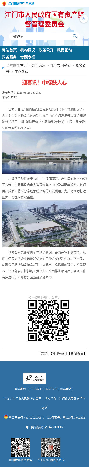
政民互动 (64, 50)
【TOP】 (44, 353)
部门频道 (38, 65)
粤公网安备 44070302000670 (26, 417)
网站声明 (66, 389)
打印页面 (58, 353)
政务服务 (9, 57)
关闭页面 (77, 353)
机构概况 (27, 50)
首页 (23, 65)
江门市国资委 (60, 65)
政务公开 (46, 50)
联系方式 (51, 389)
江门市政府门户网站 (21, 3)
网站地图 (21, 389)
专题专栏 (27, 57)
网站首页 (9, 50)
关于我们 (36, 389)
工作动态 (21, 71)
